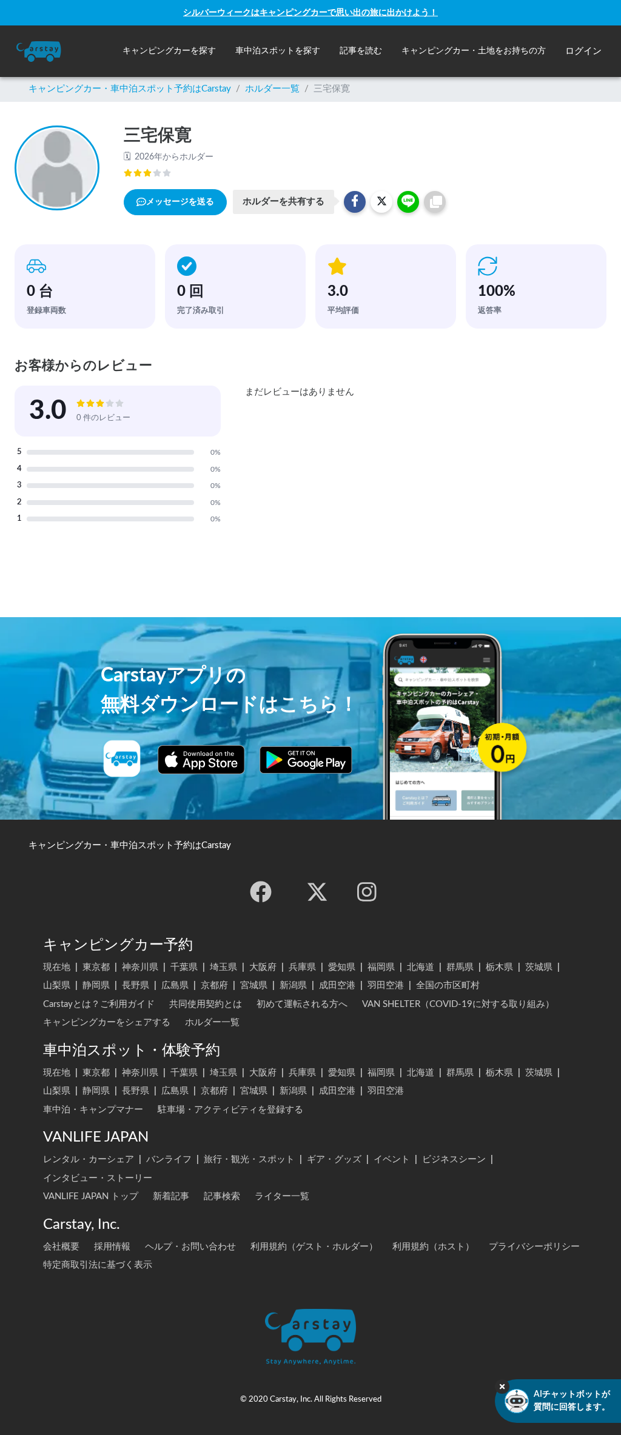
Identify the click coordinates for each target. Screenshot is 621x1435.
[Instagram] (367, 892)
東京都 (96, 967)
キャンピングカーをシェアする (106, 1022)
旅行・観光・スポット (249, 1159)
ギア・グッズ (334, 1159)
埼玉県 (223, 967)
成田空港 (337, 985)
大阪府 (263, 967)
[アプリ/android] (306, 759)
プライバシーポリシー (534, 1246)
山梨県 (56, 985)
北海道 (420, 967)
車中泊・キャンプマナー (93, 1109)
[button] (169, 51)
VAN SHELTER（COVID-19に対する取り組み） (458, 1004)
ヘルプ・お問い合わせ (190, 1246)
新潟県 (293, 985)
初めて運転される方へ (302, 1004)
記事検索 (222, 1196)
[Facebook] (261, 892)
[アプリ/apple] (201, 759)
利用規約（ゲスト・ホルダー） (314, 1246)
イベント (392, 1159)
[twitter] (317, 892)
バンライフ (169, 1159)
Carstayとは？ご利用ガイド (99, 1004)
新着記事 (171, 1196)
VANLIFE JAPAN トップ (90, 1196)
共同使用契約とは (205, 1004)
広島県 (175, 985)
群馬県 (460, 967)
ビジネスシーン (454, 1159)
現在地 (56, 967)
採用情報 (112, 1246)
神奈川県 (140, 967)
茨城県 (538, 967)
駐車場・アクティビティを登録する (230, 1109)
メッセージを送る (180, 202)
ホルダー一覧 (272, 88)
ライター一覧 (282, 1196)
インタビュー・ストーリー (97, 1178)
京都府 (214, 985)
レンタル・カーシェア (88, 1159)
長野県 (135, 985)
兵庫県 (302, 967)
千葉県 (184, 967)
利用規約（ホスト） (433, 1246)
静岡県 (96, 985)
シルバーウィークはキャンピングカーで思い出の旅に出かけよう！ (310, 12)
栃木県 (499, 967)
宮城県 (253, 985)
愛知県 (341, 967)
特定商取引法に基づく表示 (97, 1264)
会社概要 (61, 1246)
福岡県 (381, 967)
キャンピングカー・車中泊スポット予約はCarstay (130, 88)
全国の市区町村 (448, 985)
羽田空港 (386, 985)
